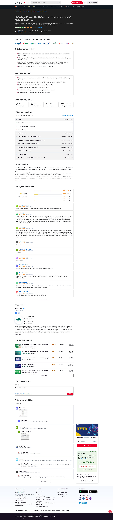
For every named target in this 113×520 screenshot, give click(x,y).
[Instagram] (90, 498)
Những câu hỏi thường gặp (20, 497)
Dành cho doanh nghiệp (21, 6)
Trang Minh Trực (23, 257)
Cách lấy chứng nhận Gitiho (42, 506)
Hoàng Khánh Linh (24, 205)
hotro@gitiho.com (21, 490)
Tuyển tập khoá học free (58, 6)
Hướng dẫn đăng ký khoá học (21, 498)
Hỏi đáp (37, 494)
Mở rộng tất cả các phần (68, 115)
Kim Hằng (21, 213)
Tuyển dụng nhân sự (61, 496)
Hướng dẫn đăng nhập (19, 500)
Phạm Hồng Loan (23, 265)
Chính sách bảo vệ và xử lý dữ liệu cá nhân (45, 497)
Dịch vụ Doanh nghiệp (62, 492)
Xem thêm (44, 299)
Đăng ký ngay (87, 445)
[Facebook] (80, 498)
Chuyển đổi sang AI (70, 6)
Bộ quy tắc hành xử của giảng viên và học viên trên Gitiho (45, 500)
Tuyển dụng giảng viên (62, 494)
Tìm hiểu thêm (84, 458)
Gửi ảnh (18, 393)
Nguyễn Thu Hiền (23, 291)
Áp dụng (94, 441)
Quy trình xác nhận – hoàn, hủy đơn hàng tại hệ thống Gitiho (45, 503)
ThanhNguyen (23, 282)
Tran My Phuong (23, 272)
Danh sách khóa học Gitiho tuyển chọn (42, 6)
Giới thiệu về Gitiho (40, 490)
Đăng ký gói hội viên (87, 466)
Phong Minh (22, 227)
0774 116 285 (21, 492)
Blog (30, 6)
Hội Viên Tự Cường (81, 6)
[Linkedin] (83, 498)
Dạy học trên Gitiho (61, 490)
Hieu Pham (22, 241)
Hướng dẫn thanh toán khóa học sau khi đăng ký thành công (23, 504)
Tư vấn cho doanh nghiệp (87, 480)
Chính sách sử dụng (40, 496)
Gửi (70, 393)
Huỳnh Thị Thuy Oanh (25, 249)
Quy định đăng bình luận (26, 393)
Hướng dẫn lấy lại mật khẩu (20, 502)
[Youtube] (87, 498)
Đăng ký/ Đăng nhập (92, 2)
